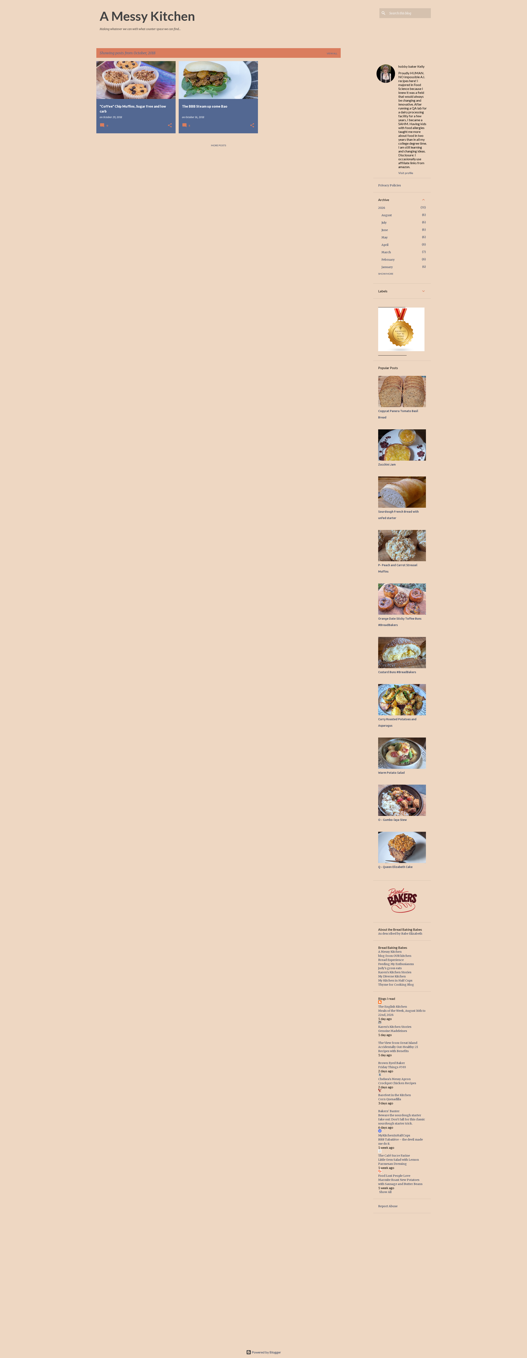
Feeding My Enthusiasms (396, 964)
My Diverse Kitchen (392, 976)
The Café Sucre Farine (394, 1155)
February (388, 259)
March (386, 252)
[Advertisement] (357, 123)
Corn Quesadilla (389, 1099)
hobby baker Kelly (411, 66)
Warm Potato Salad (391, 772)
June (384, 230)
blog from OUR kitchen (394, 956)
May (384, 237)
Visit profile (405, 173)
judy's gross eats (390, 968)
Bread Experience (391, 960)
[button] (169, 125)
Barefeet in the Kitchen (394, 1095)
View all (332, 53)
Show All (385, 1192)
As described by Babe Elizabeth (400, 933)
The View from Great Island (397, 1043)
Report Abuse (388, 1206)
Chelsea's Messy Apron (394, 1079)
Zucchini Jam (387, 464)
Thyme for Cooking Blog (396, 984)
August (386, 215)
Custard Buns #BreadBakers (397, 672)
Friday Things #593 (392, 1067)
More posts (218, 145)
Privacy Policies (389, 185)
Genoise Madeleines (392, 1031)
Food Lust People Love (394, 1176)
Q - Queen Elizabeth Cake (395, 867)
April (384, 245)
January (387, 267)
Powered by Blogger (266, 1352)
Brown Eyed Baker (391, 1063)
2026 (381, 208)
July (384, 222)
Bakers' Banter (389, 1111)
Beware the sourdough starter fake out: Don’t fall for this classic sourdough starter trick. (401, 1119)
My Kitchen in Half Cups (395, 980)
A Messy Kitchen (147, 15)
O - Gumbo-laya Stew (392, 819)
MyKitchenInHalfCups (394, 1135)
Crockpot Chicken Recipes (397, 1083)
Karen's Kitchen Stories (394, 972)
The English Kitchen (392, 1006)
